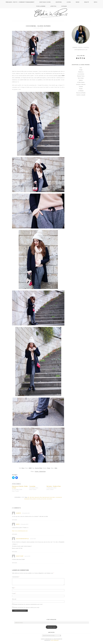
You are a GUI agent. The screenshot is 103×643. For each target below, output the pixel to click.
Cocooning (32, 486)
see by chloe (43, 498)
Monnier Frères (80, 76)
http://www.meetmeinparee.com (20, 530)
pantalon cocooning (36, 498)
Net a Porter (81, 78)
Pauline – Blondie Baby (40, 471)
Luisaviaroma (81, 74)
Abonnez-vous (52, 627)
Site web (14, 599)
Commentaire (15, 576)
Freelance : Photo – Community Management (20, 2)
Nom (13, 587)
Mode (77, 2)
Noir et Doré (19, 556)
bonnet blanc (52, 497)
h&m (31, 498)
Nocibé (80, 88)
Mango (80, 69)
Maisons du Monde (80, 92)
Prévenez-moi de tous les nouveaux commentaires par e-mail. (28, 604)
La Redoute (81, 90)
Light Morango (55, 640)
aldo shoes (32, 497)
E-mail (14, 593)
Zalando (81, 86)
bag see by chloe (38, 497)
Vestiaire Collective (80, 84)
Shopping (59, 2)
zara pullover (49, 498)
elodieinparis (27, 498)
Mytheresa (80, 71)
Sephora (81, 80)
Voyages (64, 6)
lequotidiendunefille (22, 538)
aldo (28, 497)
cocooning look (59, 497)
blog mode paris (45, 497)
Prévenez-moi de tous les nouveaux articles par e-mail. (26, 607)
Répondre (14, 519)
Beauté (86, 2)
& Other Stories (81, 82)
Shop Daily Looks (45, 2)
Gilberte (18, 513)
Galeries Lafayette (80, 95)
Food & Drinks (40, 6)
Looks (69, 2)
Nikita (17, 524)
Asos (81, 67)
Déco (95, 2)
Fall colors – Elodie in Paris (54, 486)
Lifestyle (53, 6)
